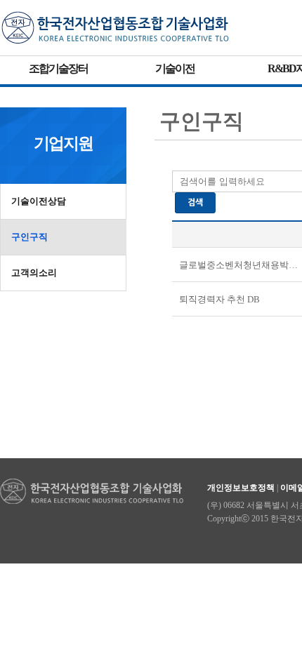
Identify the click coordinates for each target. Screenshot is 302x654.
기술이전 (175, 68)
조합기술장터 (58, 68)
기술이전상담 (38, 201)
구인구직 (29, 237)
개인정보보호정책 (241, 488)
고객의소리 (34, 272)
